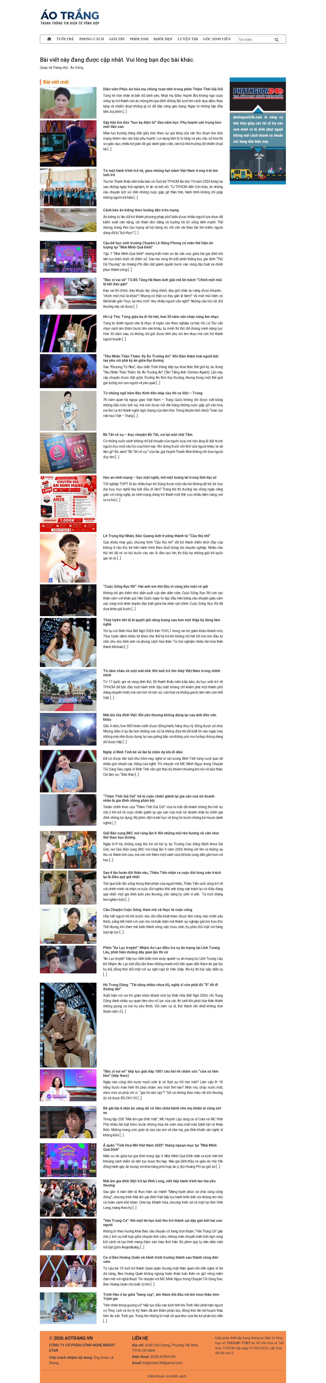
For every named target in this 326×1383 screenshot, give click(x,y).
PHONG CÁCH (91, 39)
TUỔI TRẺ (65, 39)
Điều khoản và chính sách (166, 1376)
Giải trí (116, 39)
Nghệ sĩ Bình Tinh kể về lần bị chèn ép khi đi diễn (143, 752)
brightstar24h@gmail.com (162, 1363)
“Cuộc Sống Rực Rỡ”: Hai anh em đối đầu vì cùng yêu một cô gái (155, 586)
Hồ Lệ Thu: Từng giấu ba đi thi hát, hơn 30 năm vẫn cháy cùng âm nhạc (161, 317)
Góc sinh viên (217, 39)
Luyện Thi (188, 39)
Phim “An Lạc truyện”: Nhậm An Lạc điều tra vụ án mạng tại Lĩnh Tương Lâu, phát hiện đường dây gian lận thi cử (161, 950)
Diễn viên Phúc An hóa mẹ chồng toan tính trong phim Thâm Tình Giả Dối (163, 89)
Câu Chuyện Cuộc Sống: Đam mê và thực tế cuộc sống (147, 910)
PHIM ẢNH (139, 39)
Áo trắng (76, 67)
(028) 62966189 (163, 1357)
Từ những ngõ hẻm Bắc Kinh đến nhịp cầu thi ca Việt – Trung (152, 393)
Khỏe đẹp (163, 39)
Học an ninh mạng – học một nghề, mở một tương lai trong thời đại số (159, 477)
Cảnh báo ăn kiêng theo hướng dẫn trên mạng (141, 210)
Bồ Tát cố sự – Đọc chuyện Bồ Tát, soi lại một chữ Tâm (147, 435)
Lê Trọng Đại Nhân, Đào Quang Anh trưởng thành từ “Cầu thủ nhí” (156, 536)
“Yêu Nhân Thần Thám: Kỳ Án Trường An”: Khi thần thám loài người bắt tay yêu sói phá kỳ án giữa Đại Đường (160, 358)
